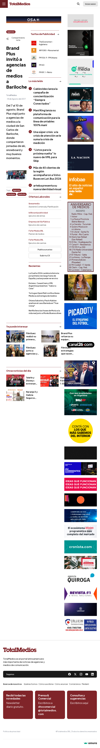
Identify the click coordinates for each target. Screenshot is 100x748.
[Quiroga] (80, 578)
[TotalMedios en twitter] (75, 674)
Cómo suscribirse (46, 684)
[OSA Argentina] (33, 19)
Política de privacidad (11, 731)
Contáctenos (75, 684)
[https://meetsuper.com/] (80, 484)
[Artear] (80, 515)
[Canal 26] (80, 345)
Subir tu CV (45, 255)
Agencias (10, 32)
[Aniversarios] (81, 237)
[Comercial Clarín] (80, 562)
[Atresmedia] (80, 373)
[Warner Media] (80, 287)
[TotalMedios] (24, 650)
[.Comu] (80, 316)
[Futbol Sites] (80, 402)
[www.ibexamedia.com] (80, 468)
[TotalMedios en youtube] (86, 674)
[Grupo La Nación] (81, 157)
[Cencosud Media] (81, 71)
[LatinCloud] (80, 609)
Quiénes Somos (31, 684)
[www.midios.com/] (81, 43)
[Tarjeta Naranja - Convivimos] (80, 593)
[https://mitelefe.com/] (81, 129)
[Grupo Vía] (80, 499)
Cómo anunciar (61, 684)
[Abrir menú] (3, 3)
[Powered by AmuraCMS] (90, 743)
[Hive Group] (80, 453)
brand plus (11, 194)
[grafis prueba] (81, 20)
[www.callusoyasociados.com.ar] (80, 625)
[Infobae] (81, 186)
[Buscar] (78, 4)
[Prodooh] (80, 531)
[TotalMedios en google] (81, 674)
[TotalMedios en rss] (92, 674)
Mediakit (85, 684)
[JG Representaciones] (80, 431)
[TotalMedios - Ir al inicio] (19, 4)
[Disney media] (81, 100)
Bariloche (22, 194)
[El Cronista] (80, 546)
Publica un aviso (45, 249)
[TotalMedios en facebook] (69, 674)
